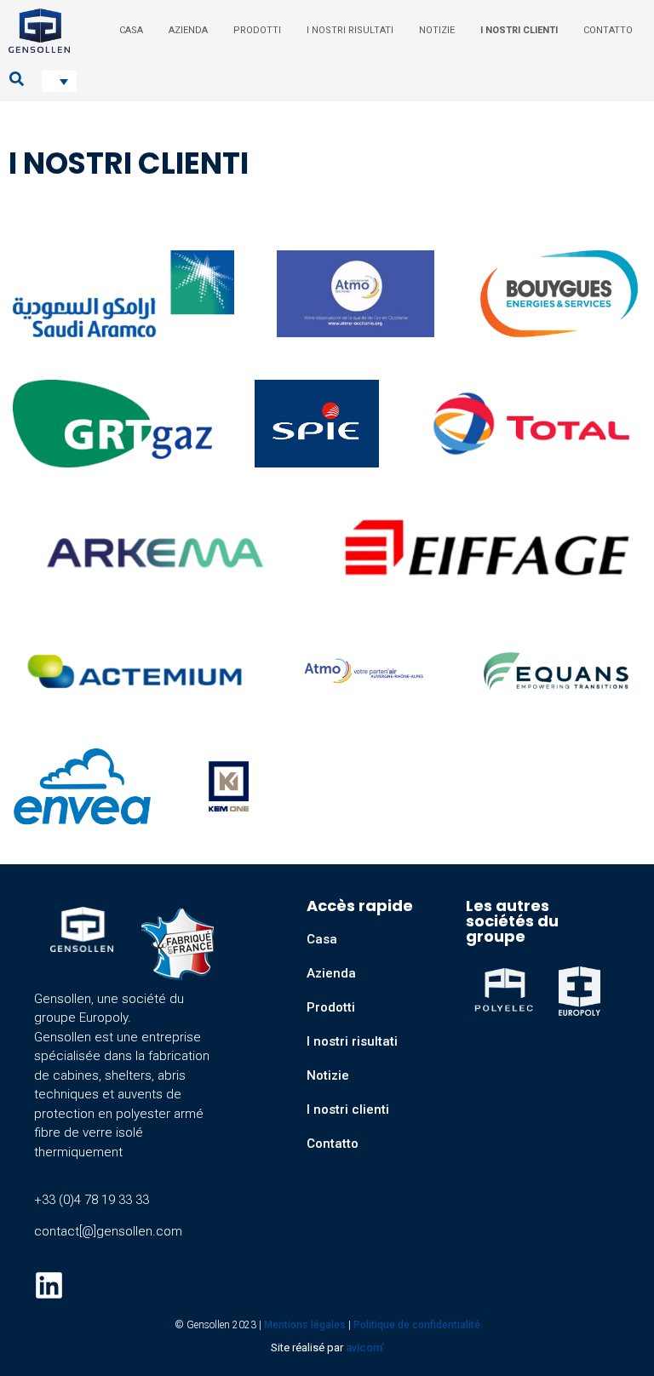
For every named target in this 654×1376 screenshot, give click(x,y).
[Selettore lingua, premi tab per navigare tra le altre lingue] (59, 81)
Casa (322, 939)
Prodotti (331, 1007)
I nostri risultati (352, 1041)
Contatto (333, 1143)
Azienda (331, 973)
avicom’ (365, 1347)
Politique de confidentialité (416, 1325)
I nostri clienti (348, 1109)
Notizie (328, 1075)
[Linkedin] (49, 1285)
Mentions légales (305, 1325)
